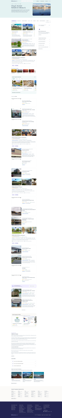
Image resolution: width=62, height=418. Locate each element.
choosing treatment (21, 338)
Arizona (13, 379)
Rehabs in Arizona (13, 409)
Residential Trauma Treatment (30, 410)
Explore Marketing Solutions (47, 407)
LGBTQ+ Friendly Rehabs (22, 409)
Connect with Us (46, 410)
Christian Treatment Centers (30, 412)
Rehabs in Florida (13, 406)
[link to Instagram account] (49, 411)
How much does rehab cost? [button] (42, 41)
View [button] (12, 65)
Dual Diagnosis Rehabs (29, 409)
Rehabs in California (13, 407)
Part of (15, 58)
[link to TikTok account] (48, 411)
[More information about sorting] (50, 22)
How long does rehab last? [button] (42, 43)
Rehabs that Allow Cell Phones (22, 412)
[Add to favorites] (20, 39)
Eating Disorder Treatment (30, 406)
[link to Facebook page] (51, 411)
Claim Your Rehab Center (46, 406)
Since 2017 (47, 32)
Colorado (24, 379)
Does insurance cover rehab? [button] (42, 39)
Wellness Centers (21, 410)
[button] (48, 22)
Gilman (16, 96)
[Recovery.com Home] (14, 1)
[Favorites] (50, 1)
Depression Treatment (29, 407)
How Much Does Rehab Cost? (38, 409)
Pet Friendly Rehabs (21, 411)
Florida (35, 379)
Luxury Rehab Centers (21, 406)
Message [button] (17, 65)
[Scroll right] (50, 20)
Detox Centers (20, 407)
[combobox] (27, 1)
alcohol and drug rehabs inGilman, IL (15, 10)
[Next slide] (34, 30)
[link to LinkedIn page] (45, 411)
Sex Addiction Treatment (30, 411)
